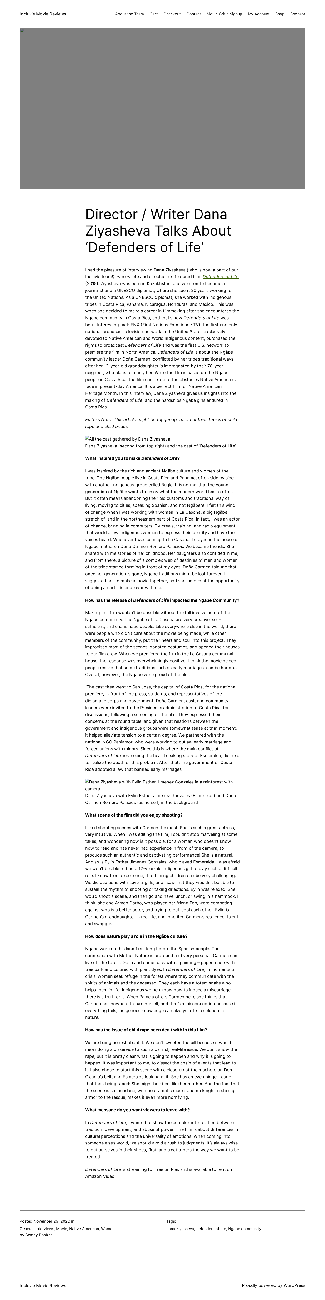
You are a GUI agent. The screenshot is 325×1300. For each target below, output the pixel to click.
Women (107, 1228)
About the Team (129, 13)
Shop (280, 13)
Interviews (45, 1228)
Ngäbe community (244, 1228)
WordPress (294, 1285)
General (27, 1228)
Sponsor (297, 13)
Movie (61, 1228)
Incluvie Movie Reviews (43, 13)
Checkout (172, 13)
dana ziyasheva (180, 1228)
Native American (84, 1228)
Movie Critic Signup (224, 13)
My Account (259, 13)
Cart (154, 13)
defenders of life (211, 1228)
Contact (194, 13)
